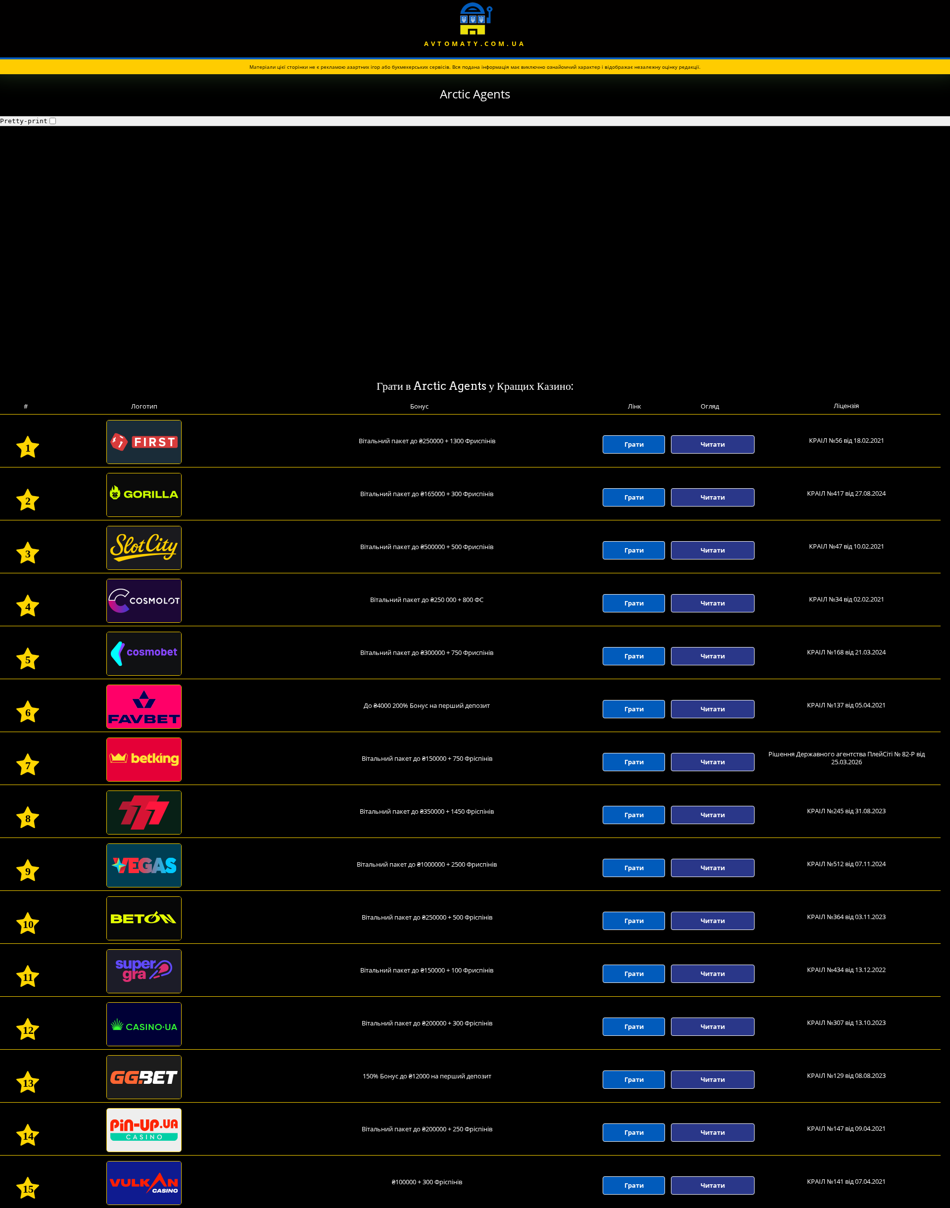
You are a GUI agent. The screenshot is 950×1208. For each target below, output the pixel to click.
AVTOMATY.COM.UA (475, 43)
